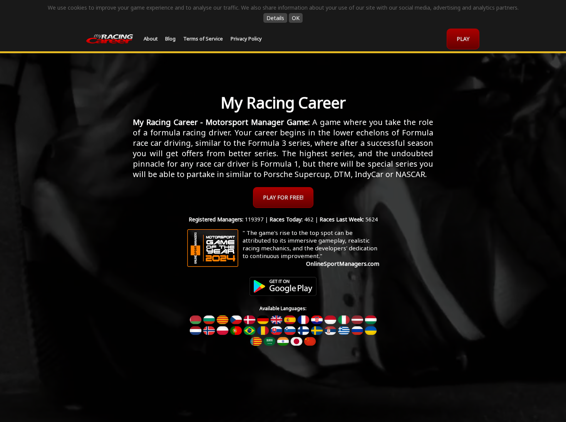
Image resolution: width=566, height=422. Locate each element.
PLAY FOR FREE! (283, 197)
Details (275, 18)
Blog (170, 38)
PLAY (463, 38)
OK (296, 18)
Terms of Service (203, 38)
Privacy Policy (246, 38)
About (150, 38)
